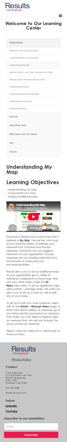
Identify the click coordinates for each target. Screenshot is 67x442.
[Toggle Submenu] (55, 42)
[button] (60, 15)
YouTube (12, 411)
